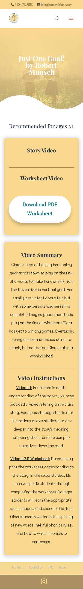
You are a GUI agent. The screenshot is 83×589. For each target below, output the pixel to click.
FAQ (51, 567)
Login (62, 567)
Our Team (17, 567)
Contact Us (36, 567)
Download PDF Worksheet (40, 209)
